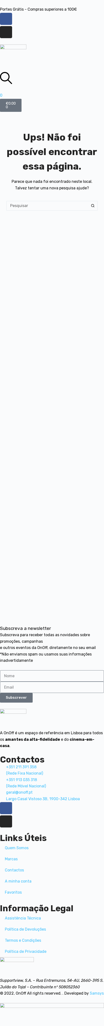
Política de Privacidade (25, 951)
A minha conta (18, 881)
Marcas (11, 859)
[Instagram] (6, 32)
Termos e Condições (23, 940)
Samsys (97, 993)
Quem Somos (17, 848)
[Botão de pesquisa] (93, 206)
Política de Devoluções (25, 929)
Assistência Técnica (23, 918)
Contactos (14, 870)
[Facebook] (6, 19)
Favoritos (13, 892)
